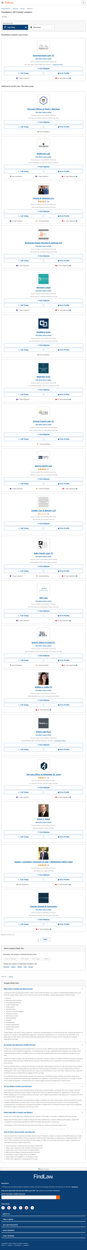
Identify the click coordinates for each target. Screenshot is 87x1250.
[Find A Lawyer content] (84, 1219)
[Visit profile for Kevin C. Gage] (43, 810)
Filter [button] (5, 17)
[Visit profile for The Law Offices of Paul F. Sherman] (43, 100)
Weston (31, 967)
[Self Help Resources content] (84, 1225)
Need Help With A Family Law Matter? (18, 1112)
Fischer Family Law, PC (43, 421)
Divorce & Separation (11, 959)
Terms (3, 1245)
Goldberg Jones (43, 332)
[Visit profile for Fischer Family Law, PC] (43, 413)
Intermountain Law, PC (43, 55)
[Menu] (2, 2)
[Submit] (58, 1197)
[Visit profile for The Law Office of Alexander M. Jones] (43, 766)
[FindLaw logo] (10, 2)
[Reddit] (26, 1207)
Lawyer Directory (5, 8)
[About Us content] (84, 1214)
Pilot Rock (6, 967)
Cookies (26, 1245)
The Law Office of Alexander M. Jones (43, 774)
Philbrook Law (43, 153)
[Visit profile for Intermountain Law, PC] (43, 47)
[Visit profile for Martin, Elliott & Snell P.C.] (43, 634)
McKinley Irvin (43, 376)
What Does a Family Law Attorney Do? (18, 989)
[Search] (84, 3)
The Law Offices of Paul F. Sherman (43, 109)
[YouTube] (9, 1207)
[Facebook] (3, 1207)
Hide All (11, 976)
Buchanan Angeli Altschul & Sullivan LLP (43, 242)
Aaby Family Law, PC (43, 553)
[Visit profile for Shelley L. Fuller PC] (43, 678)
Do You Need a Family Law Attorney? (18, 1086)
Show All (3, 976)
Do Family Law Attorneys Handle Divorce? (20, 1045)
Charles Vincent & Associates (43, 906)
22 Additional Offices (60, 741)
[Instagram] (20, 1207)
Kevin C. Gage (43, 819)
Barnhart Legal (43, 287)
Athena (20, 967)
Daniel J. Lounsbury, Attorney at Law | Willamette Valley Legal (43, 861)
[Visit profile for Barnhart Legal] (43, 279)
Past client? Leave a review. (43, 58)
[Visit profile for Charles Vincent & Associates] (43, 898)
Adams (13, 967)
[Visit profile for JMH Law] (43, 589)
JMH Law (44, 597)
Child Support (36, 959)
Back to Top (44, 1169)
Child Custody (25, 959)
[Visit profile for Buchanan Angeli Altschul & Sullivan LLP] (43, 234)
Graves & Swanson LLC (43, 198)
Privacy (10, 1245)
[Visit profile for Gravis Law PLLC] (43, 723)
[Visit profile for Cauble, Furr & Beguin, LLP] (43, 502)
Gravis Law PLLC (43, 731)
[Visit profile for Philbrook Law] (43, 145)
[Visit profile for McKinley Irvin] (43, 368)
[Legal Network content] (84, 1236)
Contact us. (74, 1187)
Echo (25, 967)
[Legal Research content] (84, 1230)
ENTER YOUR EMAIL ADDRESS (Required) (13, 1194)
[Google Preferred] (32, 1207)
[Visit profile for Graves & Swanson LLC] (43, 190)
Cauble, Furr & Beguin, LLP (43, 510)
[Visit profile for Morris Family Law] (43, 457)
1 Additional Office (57, 64)
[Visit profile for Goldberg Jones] (43, 323)
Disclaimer (18, 1245)
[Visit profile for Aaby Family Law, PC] (43, 545)
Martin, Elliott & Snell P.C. (43, 642)
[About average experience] (70, 78)
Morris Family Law (43, 466)
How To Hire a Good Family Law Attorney (19, 1132)
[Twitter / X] (14, 1207)
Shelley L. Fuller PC (43, 687)
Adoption (46, 959)
